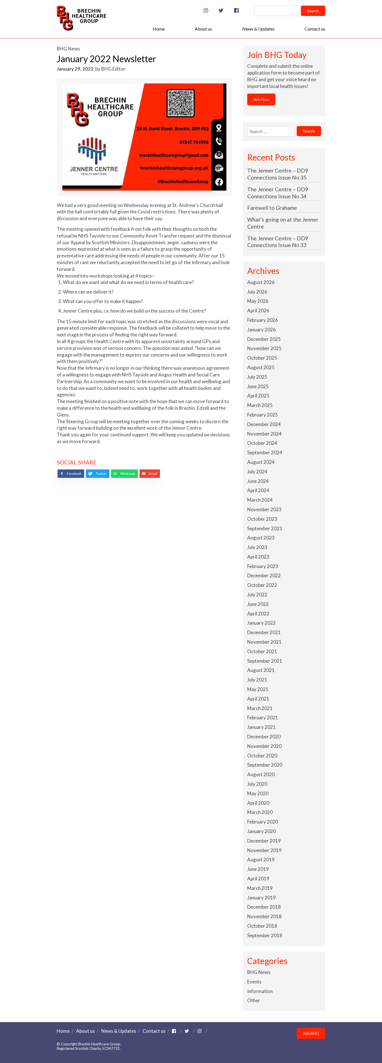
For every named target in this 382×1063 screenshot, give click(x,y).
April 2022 (258, 614)
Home (159, 29)
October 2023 (262, 519)
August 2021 (261, 670)
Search (313, 10)
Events (254, 982)
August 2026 (261, 282)
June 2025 (258, 386)
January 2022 (261, 623)
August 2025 (261, 367)
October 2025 (262, 358)
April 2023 (258, 557)
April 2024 (258, 490)
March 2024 (260, 500)
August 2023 (261, 538)
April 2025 (258, 396)
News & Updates (258, 29)
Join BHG (311, 1033)
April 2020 (258, 803)
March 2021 (260, 708)
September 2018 (264, 935)
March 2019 (260, 888)
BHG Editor (113, 69)
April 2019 (258, 878)
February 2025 (262, 415)
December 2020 (264, 736)
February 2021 (262, 717)
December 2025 (264, 339)
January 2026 (261, 329)
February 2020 (262, 822)
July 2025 (257, 377)
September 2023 (264, 528)
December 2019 (264, 841)
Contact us (315, 29)
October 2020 (262, 756)
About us (203, 29)
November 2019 (264, 850)
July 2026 (257, 292)
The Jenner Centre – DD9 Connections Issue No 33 (277, 241)
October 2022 (262, 585)
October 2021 (262, 651)
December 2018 (264, 907)
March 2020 (260, 812)
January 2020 (261, 831)
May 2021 (257, 689)
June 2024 (258, 481)
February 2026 (262, 320)
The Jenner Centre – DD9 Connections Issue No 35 (277, 174)
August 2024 (261, 462)
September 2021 (264, 661)
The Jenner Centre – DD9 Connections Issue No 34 (277, 192)
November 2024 (264, 434)
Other (253, 1000)
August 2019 (261, 859)
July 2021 (257, 680)
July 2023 (257, 547)
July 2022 (257, 594)
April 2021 (258, 699)
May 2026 (257, 301)
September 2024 (264, 452)
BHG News (68, 49)
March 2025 (260, 405)
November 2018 (264, 916)
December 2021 (264, 632)
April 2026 (258, 310)
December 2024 (264, 424)
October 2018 (262, 926)
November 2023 (264, 509)
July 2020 (257, 784)
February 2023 (262, 566)
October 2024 (262, 443)
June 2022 (258, 604)
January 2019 (261, 898)
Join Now (261, 99)
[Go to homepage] (81, 29)
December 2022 (264, 575)
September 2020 (264, 765)
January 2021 (261, 727)
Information (260, 991)
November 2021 (264, 642)
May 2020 (257, 793)
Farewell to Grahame (272, 207)
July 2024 (257, 471)
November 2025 (264, 348)
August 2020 (261, 774)
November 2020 (264, 746)
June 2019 (258, 869)
